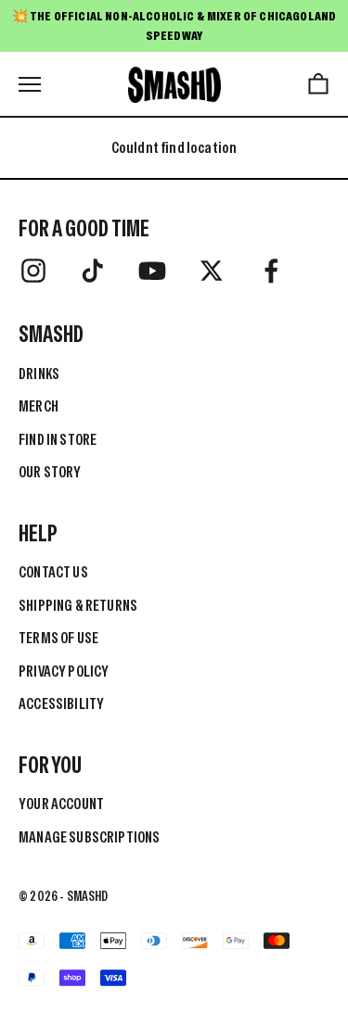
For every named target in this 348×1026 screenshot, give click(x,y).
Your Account (61, 803)
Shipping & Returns (78, 605)
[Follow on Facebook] (271, 270)
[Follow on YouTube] (152, 270)
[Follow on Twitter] (211, 270)
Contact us (53, 572)
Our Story (50, 472)
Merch (38, 406)
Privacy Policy (64, 671)
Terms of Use (58, 637)
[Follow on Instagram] (33, 270)
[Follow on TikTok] (93, 270)
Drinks (39, 373)
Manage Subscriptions (89, 837)
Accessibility (61, 703)
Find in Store (58, 439)
